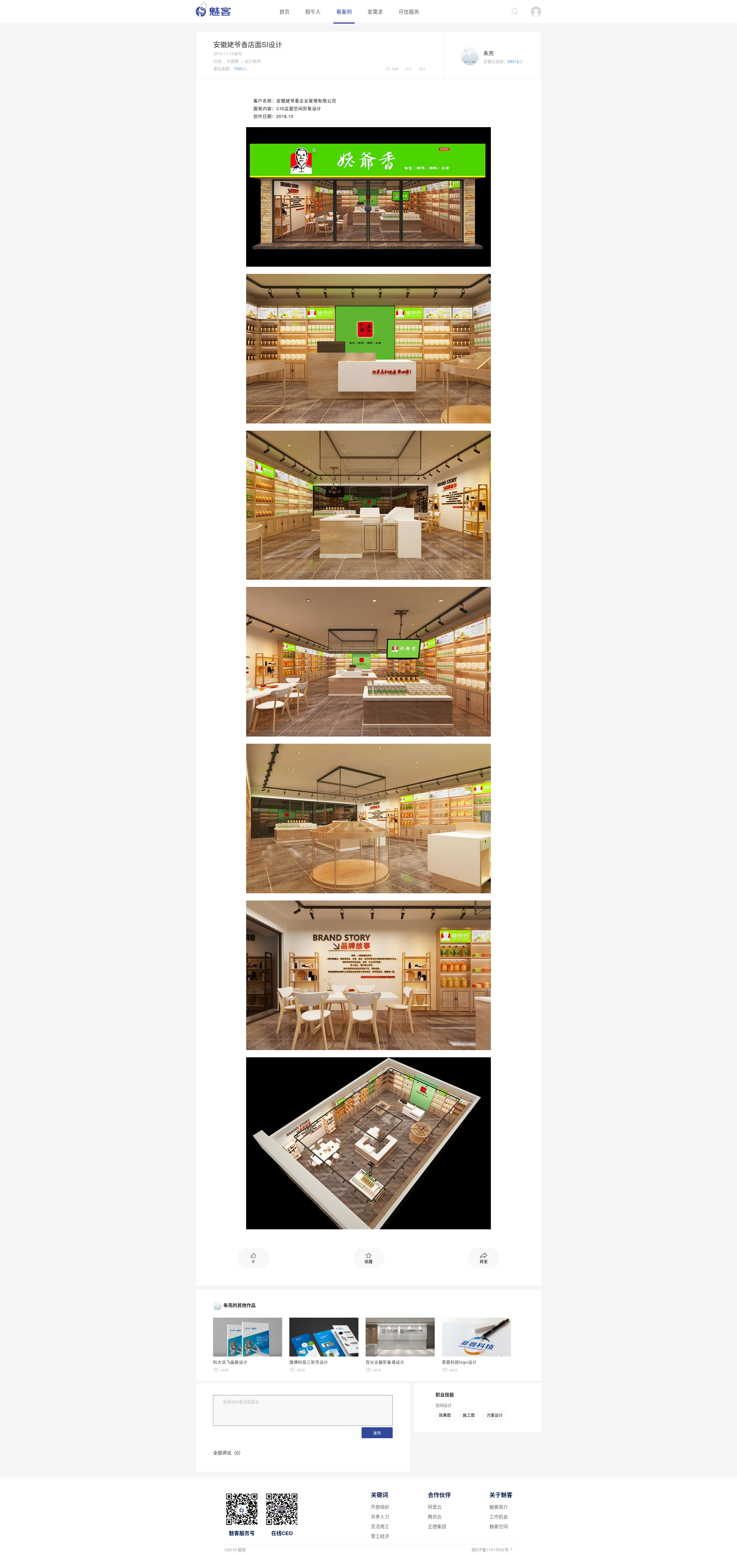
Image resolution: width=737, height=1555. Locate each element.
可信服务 (408, 11)
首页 (284, 11)
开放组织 (380, 1507)
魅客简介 (498, 1507)
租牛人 (313, 11)
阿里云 (435, 1507)
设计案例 (253, 61)
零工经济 (380, 1536)
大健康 (233, 61)
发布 (377, 1433)
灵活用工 (380, 1526)
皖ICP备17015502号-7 (492, 1549)
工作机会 (498, 1516)
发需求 (375, 11)
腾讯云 (435, 1516)
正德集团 (437, 1526)
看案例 (344, 11)
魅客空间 (498, 1526)
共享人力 (380, 1516)
